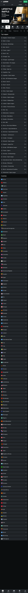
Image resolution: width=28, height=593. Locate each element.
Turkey (4, 506)
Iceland (4, 333)
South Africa (6, 489)
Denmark (5, 267)
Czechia (5, 264)
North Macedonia (7, 421)
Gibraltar (5, 313)
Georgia (5, 306)
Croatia (4, 257)
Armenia (5, 199)
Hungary (5, 329)
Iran (4, 342)
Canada (5, 241)
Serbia (4, 473)
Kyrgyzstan (5, 372)
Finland (4, 300)
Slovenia (5, 483)
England (5, 284)
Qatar (4, 450)
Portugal (5, 444)
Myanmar (5, 404)
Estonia (4, 287)
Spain (4, 493)
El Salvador (5, 280)
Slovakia (5, 480)
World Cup (5, 535)
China (4, 248)
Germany (5, 310)
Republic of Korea (7, 453)
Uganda (5, 512)
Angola (4, 192)
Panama (5, 431)
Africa (4, 179)
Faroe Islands (6, 293)
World (4, 532)
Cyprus (4, 261)
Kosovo (5, 368)
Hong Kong (5, 326)
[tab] (1, 30)
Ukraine (5, 516)
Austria (4, 208)
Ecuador (5, 274)
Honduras (5, 323)
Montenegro (6, 398)
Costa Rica (5, 254)
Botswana (5, 231)
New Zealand (6, 411)
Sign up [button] (25, 1)
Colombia (5, 251)
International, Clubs (7, 339)
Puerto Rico (5, 447)
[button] (1, 1)
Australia (5, 205)
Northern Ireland (7, 424)
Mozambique (6, 401)
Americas (5, 189)
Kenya (4, 365)
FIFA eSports (6, 538)
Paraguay (5, 434)
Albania (4, 182)
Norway (5, 427)
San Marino (5, 463)
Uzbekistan (5, 525)
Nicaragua (5, 414)
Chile (4, 244)
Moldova (5, 395)
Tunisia (4, 502)
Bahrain (5, 215)
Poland (4, 440)
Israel (4, 352)
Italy (4, 355)
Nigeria (4, 418)
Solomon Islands (7, 486)
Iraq (4, 346)
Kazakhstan (5, 362)
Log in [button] (20, 1)
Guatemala (5, 319)
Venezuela (5, 529)
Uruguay (5, 519)
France (4, 303)
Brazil (4, 234)
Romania (5, 457)
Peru (4, 437)
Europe (4, 290)
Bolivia (4, 225)
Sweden (5, 496)
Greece (4, 316)
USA (4, 522)
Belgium (5, 221)
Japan (4, 359)
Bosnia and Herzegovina (8, 228)
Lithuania (5, 378)
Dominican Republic (7, 270)
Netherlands (6, 408)
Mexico (4, 391)
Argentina (5, 195)
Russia (4, 460)
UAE (4, 509)
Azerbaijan (5, 212)
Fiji (3, 297)
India (4, 336)
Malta (4, 388)
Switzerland (5, 499)
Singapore (5, 476)
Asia (4, 202)
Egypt (4, 277)
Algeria (4, 185)
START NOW (5, 21)
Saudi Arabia (6, 467)
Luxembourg (6, 382)
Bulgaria (5, 238)
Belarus (5, 218)
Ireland (4, 349)
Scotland (5, 470)
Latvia (4, 375)
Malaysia (5, 385)
